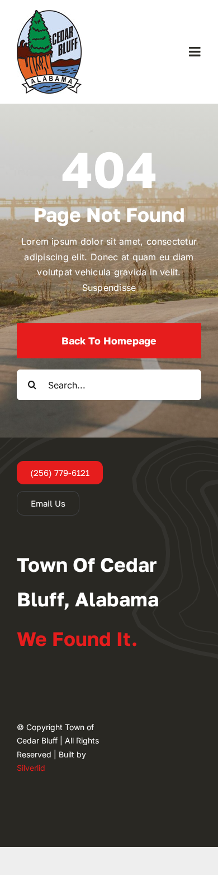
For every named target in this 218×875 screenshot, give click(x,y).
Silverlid (31, 767)
